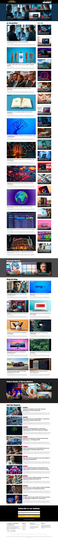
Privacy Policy (28, 519)
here (30, 537)
